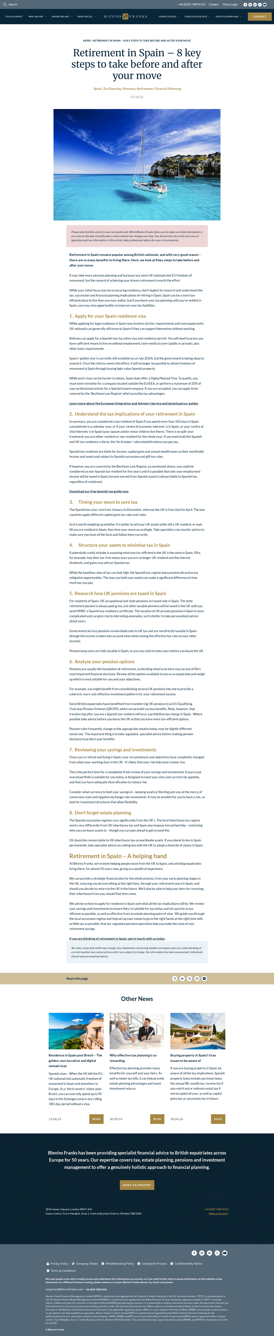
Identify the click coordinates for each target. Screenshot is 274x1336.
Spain (97, 89)
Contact (260, 16)
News (87, 40)
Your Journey (14, 16)
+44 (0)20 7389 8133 (191, 4)
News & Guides (167, 16)
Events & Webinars (227, 16)
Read (96, 1119)
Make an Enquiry (137, 1185)
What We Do (85, 16)
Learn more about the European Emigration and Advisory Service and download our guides (133, 403)
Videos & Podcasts (196, 16)
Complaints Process (154, 1263)
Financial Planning (167, 89)
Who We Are (36, 16)
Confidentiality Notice (188, 1263)
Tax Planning (112, 89)
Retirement (144, 89)
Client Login (230, 4)
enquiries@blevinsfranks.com (65, 1289)
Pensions (128, 89)
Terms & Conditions (63, 1270)
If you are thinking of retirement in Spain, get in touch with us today (117, 939)
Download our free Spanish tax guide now (98, 491)
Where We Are (60, 16)
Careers (214, 4)
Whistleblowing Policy (120, 1263)
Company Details (87, 1263)
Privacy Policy (59, 1263)
